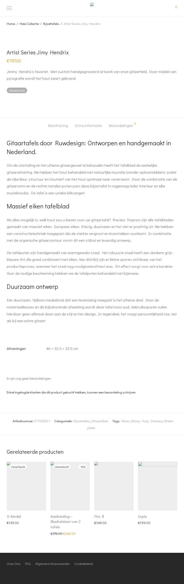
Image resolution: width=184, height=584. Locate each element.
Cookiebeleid (83, 563)
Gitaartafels (99, 421)
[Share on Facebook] (8, 102)
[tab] (58, 126)
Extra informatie (88, 125)
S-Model (14, 516)
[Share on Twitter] (14, 102)
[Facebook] (8, 573)
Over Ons (13, 563)
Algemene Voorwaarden (52, 563)
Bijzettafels (51, 23)
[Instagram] (15, 573)
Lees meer (11, 522)
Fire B (99, 516)
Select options (102, 522)
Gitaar (135, 421)
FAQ (28, 563)
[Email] (29, 573)
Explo (142, 516)
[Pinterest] (22, 573)
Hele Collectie (29, 23)
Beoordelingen (122, 125)
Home (11, 23)
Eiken (125, 421)
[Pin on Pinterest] (21, 102)
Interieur (156, 421)
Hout (145, 421)
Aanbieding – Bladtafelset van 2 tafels (65, 522)
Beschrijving (58, 125)
